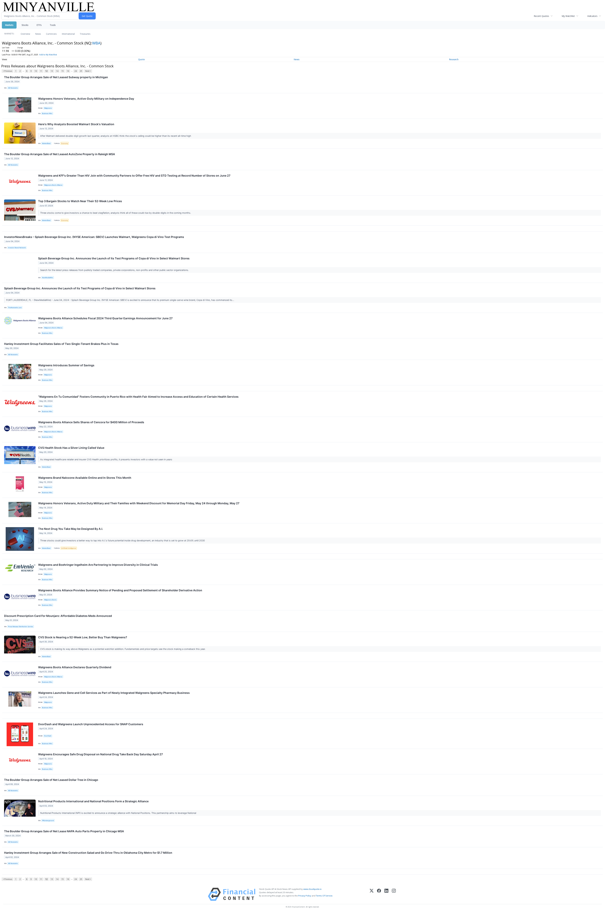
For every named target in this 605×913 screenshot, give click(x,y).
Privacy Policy (304, 895)
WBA (96, 43)
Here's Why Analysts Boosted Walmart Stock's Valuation (76, 124)
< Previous (7, 71)
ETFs (39, 24)
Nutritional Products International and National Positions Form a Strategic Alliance (93, 801)
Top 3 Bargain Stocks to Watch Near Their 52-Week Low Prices (80, 201)
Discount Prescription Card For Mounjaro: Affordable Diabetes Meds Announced (58, 615)
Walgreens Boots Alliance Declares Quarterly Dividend (74, 667)
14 (57, 71)
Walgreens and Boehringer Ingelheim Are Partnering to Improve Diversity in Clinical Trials (98, 564)
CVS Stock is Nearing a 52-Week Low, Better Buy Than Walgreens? (82, 637)
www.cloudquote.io (312, 889)
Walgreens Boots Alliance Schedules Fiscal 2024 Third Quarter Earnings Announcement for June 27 (105, 318)
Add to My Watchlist (48, 54)
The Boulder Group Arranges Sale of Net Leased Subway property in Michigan (56, 77)
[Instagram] (394, 894)
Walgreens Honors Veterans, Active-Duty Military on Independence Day (86, 98)
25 (81, 71)
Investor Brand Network (17, 248)
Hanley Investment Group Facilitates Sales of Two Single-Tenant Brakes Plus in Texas (61, 343)
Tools (53, 24)
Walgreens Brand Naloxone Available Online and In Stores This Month (84, 477)
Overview (25, 33)
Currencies (51, 33)
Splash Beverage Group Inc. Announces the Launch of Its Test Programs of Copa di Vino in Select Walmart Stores (114, 258)
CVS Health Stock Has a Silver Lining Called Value (71, 447)
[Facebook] (379, 894)
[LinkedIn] (386, 894)
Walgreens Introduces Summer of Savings (66, 365)
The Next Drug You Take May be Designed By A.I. (70, 528)
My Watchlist (568, 16)
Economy (64, 143)
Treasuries (85, 33)
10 (36, 71)
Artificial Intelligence (68, 548)
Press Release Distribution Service (20, 626)
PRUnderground (48, 820)
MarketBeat (46, 143)
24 (76, 71)
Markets (9, 24)
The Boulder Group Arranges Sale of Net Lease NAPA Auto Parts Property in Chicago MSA (64, 831)
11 (41, 71)
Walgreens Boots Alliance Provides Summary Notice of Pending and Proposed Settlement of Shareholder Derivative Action (120, 590)
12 (46, 71)
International (68, 33)
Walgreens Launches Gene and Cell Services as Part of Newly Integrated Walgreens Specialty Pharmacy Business (114, 692)
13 (52, 71)
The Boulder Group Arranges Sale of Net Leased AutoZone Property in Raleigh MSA (59, 154)
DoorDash (47, 736)
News (38, 33)
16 (68, 71)
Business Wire (47, 113)
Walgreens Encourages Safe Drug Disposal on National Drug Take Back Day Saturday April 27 (100, 754)
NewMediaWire (47, 277)
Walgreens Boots (50, 600)
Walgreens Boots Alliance (53, 185)
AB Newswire (13, 88)
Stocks (25, 24)
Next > (88, 71)
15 (62, 71)
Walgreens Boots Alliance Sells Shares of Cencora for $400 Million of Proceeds (91, 422)
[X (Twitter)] (371, 894)
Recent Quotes (541, 16)
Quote (141, 59)
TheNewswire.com (15, 307)
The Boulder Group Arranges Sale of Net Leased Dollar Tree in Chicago (51, 779)
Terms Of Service (324, 895)
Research (453, 59)
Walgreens (48, 108)
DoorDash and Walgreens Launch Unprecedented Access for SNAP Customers (90, 724)
